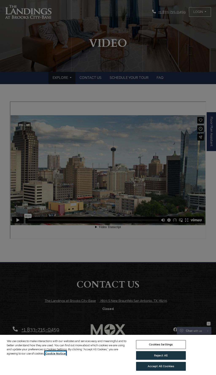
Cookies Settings (161, 344)
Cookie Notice (55, 353)
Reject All (161, 355)
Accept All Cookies (161, 366)
